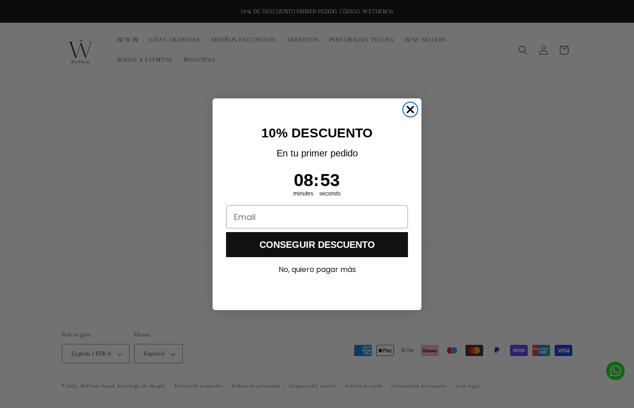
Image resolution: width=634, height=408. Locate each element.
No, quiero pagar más (317, 269)
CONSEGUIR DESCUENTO (317, 245)
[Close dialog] (410, 109)
